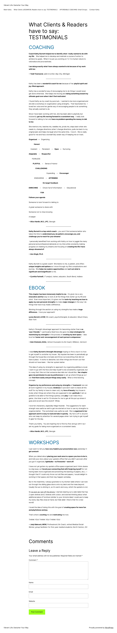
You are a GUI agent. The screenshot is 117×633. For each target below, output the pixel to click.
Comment (33, 560)
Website (32, 601)
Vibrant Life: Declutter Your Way (16, 5)
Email (31, 592)
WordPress (109, 628)
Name (31, 582)
